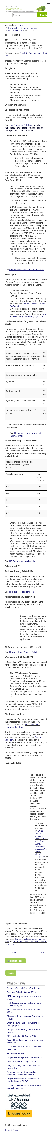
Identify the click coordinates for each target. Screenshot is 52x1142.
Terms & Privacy (12, 1130)
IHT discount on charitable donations (22, 725)
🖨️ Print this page (15, 960)
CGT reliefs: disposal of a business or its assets (26, 942)
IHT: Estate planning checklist (22, 561)
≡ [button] (48, 4)
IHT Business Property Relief (21, 591)
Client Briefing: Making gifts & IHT (26, 54)
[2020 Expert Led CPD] (18, 1118)
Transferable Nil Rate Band (21, 125)
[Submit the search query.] (43, 14)
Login (11, 973)
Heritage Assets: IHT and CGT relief (27, 305)
